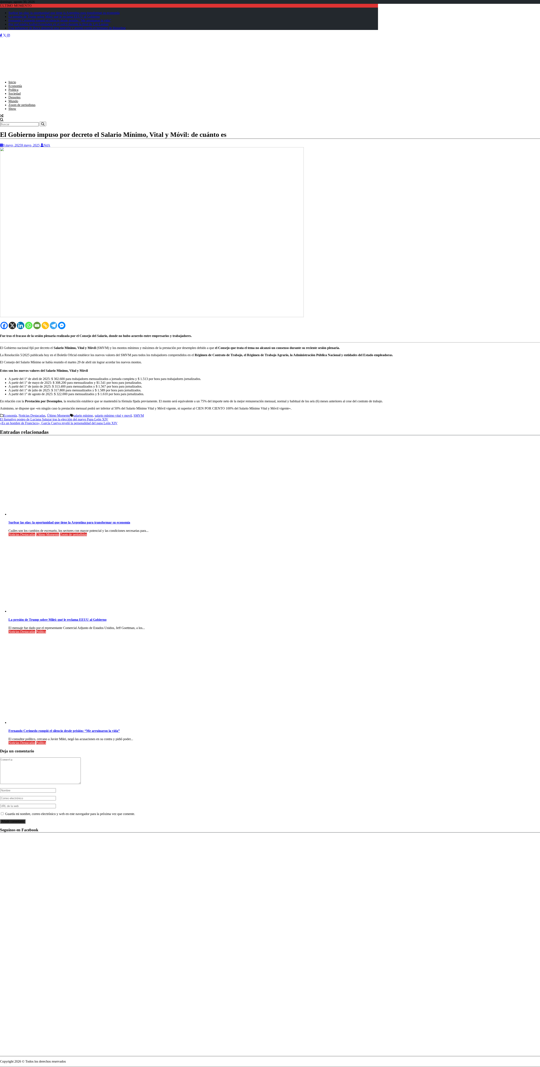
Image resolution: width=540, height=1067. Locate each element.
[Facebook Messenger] (61, 325)
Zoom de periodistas (21, 105)
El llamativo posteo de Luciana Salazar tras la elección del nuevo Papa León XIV (54, 419)
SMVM (139, 415)
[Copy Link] (45, 325)
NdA (46, 145)
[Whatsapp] (28, 325)
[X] (12, 325)
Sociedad (14, 93)
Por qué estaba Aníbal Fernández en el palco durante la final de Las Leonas (58, 24)
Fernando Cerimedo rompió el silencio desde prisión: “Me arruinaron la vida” (59, 20)
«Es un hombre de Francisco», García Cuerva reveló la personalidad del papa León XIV (58, 423)
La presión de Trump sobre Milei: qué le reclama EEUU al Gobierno (54, 16)
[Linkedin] (20, 325)
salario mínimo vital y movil (113, 415)
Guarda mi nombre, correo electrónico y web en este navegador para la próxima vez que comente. (70, 814)
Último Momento (58, 415)
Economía (15, 86)
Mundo (13, 101)
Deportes (14, 97)
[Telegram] (53, 325)
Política (13, 90)
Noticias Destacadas (32, 415)
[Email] (37, 325)
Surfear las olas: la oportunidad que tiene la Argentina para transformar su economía (64, 13)
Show (12, 108)
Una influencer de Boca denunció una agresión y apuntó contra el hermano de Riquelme (67, 28)
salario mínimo (83, 415)
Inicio (12, 82)
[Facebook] (4, 325)
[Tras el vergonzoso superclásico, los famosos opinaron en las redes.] (1, 116)
